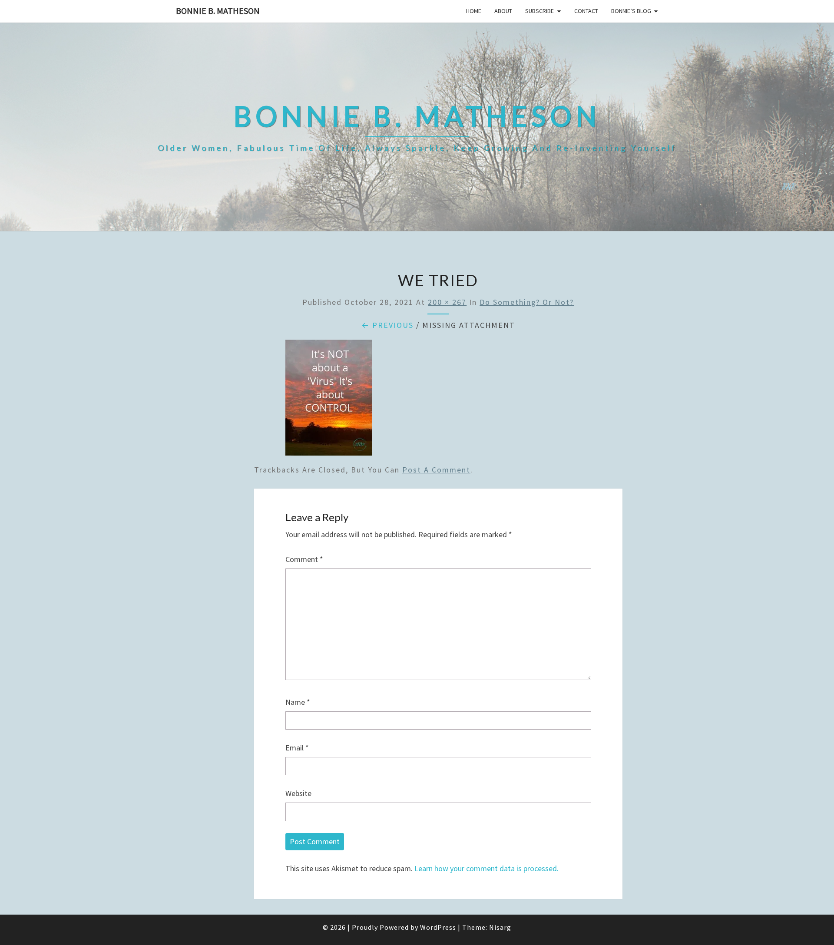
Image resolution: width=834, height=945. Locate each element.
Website (298, 793)
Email (297, 748)
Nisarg (500, 927)
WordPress (438, 927)
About (503, 11)
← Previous (387, 325)
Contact (586, 11)
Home (473, 11)
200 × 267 (447, 302)
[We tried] (328, 401)
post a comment (436, 470)
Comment (304, 559)
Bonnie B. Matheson (218, 10)
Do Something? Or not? (527, 302)
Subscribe (539, 11)
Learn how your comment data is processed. (486, 868)
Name (297, 702)
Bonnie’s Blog (631, 11)
